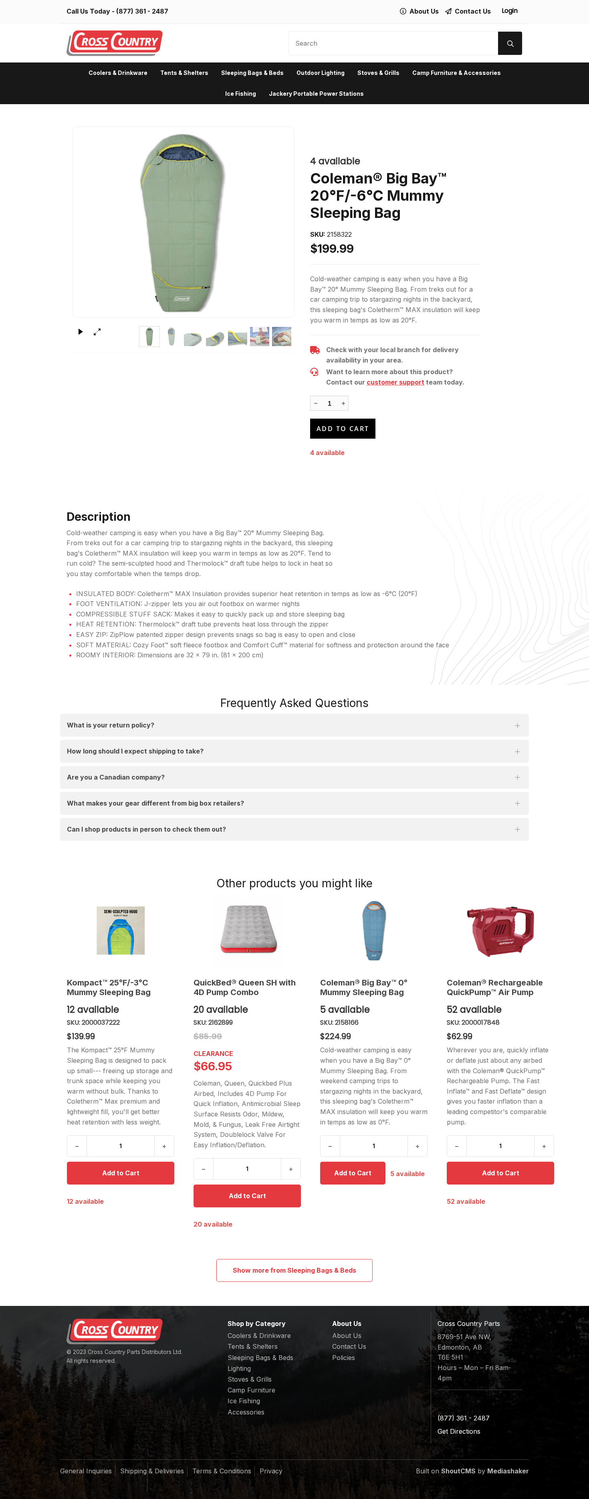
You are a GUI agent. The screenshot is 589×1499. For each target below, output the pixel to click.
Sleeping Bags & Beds (252, 72)
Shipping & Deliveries (152, 1471)
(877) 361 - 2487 (142, 11)
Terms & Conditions (221, 1471)
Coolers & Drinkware (118, 72)
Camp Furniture (251, 1390)
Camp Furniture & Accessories (456, 72)
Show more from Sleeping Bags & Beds (294, 1270)
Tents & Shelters (184, 72)
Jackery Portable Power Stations (316, 93)
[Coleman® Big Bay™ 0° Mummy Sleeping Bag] (374, 931)
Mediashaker (508, 1471)
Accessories (246, 1412)
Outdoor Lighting (321, 72)
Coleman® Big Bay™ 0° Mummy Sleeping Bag (363, 987)
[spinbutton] (329, 403)
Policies (343, 1358)
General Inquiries (86, 1471)
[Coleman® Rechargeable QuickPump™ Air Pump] (500, 931)
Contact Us (349, 1346)
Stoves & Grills (378, 72)
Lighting (239, 1368)
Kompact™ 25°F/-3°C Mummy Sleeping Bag (109, 987)
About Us (346, 1336)
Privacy (271, 1471)
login (510, 10)
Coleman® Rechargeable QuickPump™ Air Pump (495, 987)
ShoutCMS (458, 1471)
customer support (395, 382)
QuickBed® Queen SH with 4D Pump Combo (245, 987)
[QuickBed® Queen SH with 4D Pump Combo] (247, 931)
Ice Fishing (240, 93)
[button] (343, 403)
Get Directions (459, 1431)
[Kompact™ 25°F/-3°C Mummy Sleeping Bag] (120, 931)
